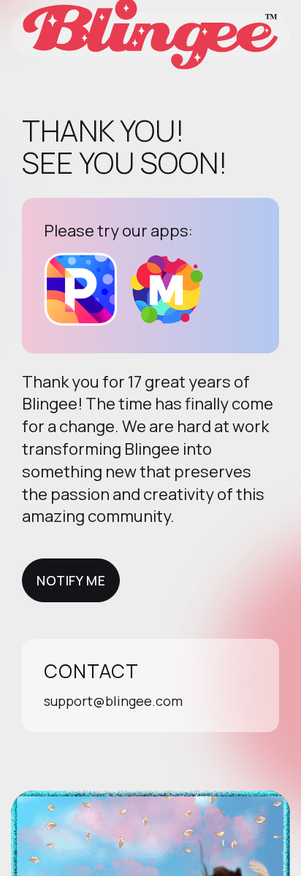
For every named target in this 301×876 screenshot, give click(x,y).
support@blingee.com (113, 701)
